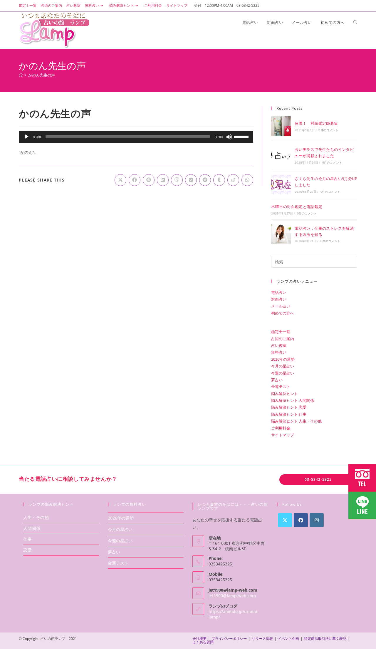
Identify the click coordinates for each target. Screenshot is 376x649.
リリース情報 (262, 638)
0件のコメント (328, 130)
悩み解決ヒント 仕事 (288, 414)
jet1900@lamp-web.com (232, 595)
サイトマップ (176, 5)
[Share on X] (120, 180)
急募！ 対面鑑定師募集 (316, 123)
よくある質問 (203, 642)
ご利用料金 (153, 5)
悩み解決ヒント (121, 5)
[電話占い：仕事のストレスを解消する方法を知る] (281, 234)
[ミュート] (229, 137)
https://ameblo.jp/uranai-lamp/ (233, 614)
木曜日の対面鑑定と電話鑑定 (296, 206)
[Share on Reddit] (205, 180)
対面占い (278, 299)
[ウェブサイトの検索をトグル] (355, 22)
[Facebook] (301, 520)
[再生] (26, 137)
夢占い (277, 379)
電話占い (278, 292)
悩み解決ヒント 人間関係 (292, 400)
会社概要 (199, 638)
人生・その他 (36, 517)
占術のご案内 (51, 5)
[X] (285, 520)
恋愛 (27, 550)
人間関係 (31, 528)
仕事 (27, 539)
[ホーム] (21, 75)
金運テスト (280, 386)
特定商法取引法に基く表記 (325, 638)
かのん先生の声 (41, 75)
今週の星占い (282, 373)
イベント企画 (288, 638)
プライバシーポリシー (229, 638)
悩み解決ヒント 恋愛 (288, 407)
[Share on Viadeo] (233, 180)
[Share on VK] (191, 180)
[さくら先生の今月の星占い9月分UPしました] (281, 184)
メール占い (280, 306)
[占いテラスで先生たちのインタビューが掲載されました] (281, 155)
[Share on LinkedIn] (163, 180)
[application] (136, 137)
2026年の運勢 (283, 359)
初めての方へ (282, 313)
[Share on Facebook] (134, 180)
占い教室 (73, 5)
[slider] (242, 136)
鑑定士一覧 (27, 5)
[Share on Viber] (177, 180)
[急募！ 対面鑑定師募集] (281, 126)
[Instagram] (317, 520)
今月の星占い (282, 366)
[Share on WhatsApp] (247, 180)
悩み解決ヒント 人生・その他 (296, 421)
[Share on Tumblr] (219, 180)
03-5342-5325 (318, 479)
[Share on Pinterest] (149, 180)
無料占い (92, 5)
